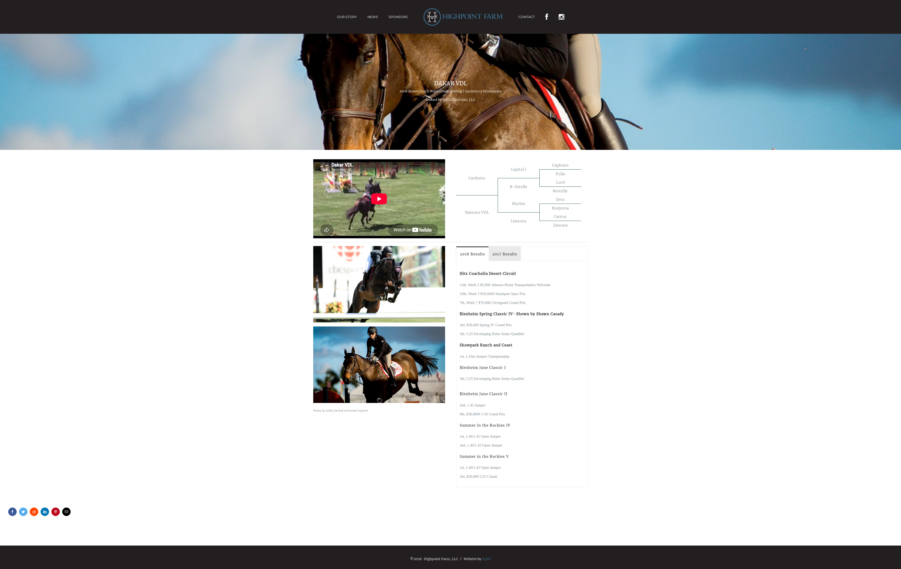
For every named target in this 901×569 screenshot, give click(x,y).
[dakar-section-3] (379, 248)
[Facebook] (539, 17)
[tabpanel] (522, 374)
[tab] (472, 254)
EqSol (486, 559)
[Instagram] (553, 17)
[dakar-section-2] (379, 328)
